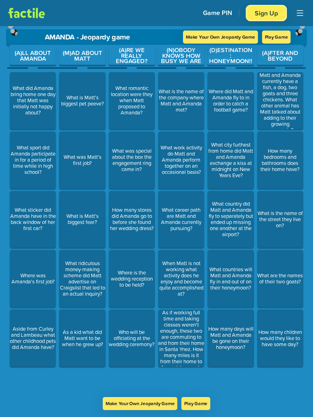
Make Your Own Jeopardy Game (220, 36)
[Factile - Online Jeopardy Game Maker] (26, 13)
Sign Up (266, 13)
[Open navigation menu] (299, 13)
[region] (156, 211)
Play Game (276, 36)
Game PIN (217, 13)
